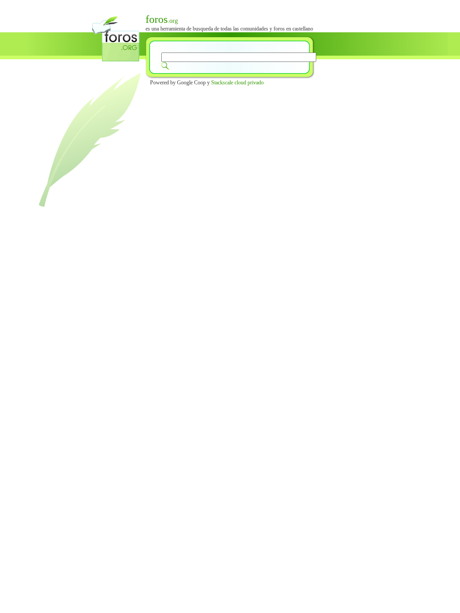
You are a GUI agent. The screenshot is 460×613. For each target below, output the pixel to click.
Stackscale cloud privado (237, 82)
